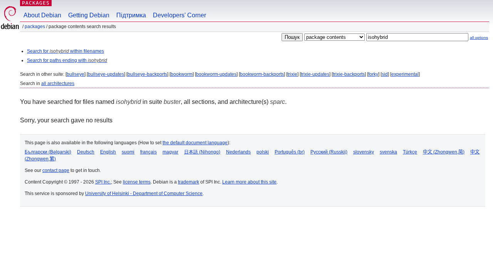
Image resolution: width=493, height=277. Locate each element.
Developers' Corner (179, 15)
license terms (137, 182)
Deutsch (85, 152)
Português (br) (290, 152)
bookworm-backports (262, 74)
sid (385, 74)
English (108, 152)
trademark (188, 182)
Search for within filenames (65, 51)
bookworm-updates (216, 74)
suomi (128, 152)
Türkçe (410, 152)
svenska (388, 152)
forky (373, 74)
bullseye (75, 74)
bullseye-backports (147, 74)
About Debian (42, 15)
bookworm (182, 74)
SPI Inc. (103, 182)
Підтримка (131, 15)
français (148, 152)
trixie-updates (315, 74)
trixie (292, 74)
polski (263, 152)
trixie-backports (349, 74)
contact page (55, 170)
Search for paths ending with (67, 60)
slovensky (363, 152)
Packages (36, 3)
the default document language (195, 142)
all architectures (57, 83)
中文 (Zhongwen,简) (443, 152)
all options (479, 37)
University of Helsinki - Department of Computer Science (144, 193)
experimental (405, 74)
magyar (170, 152)
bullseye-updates (106, 74)
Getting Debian (88, 15)
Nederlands (238, 152)
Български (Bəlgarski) (48, 152)
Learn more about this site (249, 182)
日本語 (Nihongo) (202, 152)
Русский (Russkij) (328, 152)
